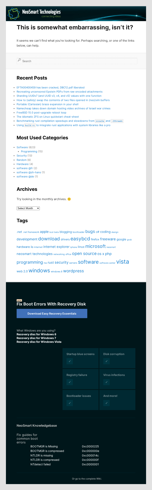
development (27, 239)
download (49, 239)
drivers (65, 239)
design (114, 232)
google (121, 239)
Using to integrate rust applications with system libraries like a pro (63, 125)
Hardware (23, 164)
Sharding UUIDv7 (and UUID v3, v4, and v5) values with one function (59, 95)
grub (129, 239)
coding (105, 232)
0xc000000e (90, 451)
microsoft (95, 246)
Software (22, 147)
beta (56, 232)
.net (19, 232)
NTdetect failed (40, 464)
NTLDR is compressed (44, 459)
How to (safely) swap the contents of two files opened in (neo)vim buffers (63, 100)
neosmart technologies (35, 254)
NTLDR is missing (41, 455)
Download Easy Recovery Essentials (52, 313)
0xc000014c (90, 455)
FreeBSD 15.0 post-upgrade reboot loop (41, 112)
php (108, 253)
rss (45, 262)
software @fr (25, 168)
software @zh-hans (29, 172)
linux (81, 247)
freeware (108, 239)
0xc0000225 (90, 446)
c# (97, 232)
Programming (29, 151)
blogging (66, 232)
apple (44, 232)
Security (22, 155)
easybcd (80, 239)
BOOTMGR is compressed (47, 451)
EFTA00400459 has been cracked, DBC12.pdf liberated (51, 87)
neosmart (111, 247)
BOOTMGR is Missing (44, 446)
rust (51, 262)
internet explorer (56, 247)
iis (32, 246)
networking (59, 254)
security (61, 262)
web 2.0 (22, 271)
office (68, 254)
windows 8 (56, 271)
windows (39, 270)
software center (107, 263)
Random (22, 159)
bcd (51, 232)
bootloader (79, 232)
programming (30, 262)
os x (100, 253)
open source (84, 253)
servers (73, 262)
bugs (90, 231)
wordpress (73, 270)
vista (122, 261)
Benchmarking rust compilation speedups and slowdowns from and (70, 120)
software (88, 262)
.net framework (31, 232)
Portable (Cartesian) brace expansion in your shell (47, 104)
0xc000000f (90, 459)
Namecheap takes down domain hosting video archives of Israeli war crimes (63, 108)
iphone (73, 247)
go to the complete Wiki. (88, 478)
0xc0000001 (90, 464)
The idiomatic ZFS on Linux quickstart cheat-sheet (48, 116)
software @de (25, 176)
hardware (23, 247)
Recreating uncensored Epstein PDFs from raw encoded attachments (60, 91)
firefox (95, 239)
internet (38, 247)
